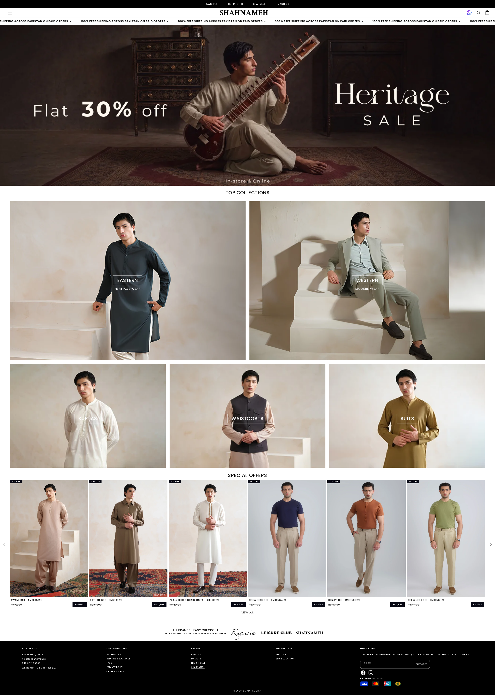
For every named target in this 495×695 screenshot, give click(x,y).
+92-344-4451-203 (46, 667)
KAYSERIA (211, 4)
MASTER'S (283, 4)
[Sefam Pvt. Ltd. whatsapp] (469, 12)
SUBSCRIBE (421, 664)
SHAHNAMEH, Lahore (33, 654)
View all (248, 612)
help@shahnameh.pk (34, 659)
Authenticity (114, 654)
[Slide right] (490, 544)
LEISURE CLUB (235, 4)
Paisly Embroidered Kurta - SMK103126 (195, 600)
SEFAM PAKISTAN (252, 690)
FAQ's (109, 663)
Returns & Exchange (118, 658)
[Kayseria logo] (243, 13)
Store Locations (285, 658)
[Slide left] (4, 544)
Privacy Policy (115, 667)
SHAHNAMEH (260, 4)
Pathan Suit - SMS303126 (106, 600)
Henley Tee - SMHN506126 (344, 600)
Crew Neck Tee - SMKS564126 (268, 600)
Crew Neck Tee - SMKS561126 (426, 600)
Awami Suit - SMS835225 (26, 600)
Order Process (115, 671)
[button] (10, 13)
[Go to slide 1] (247, 182)
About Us (281, 654)
